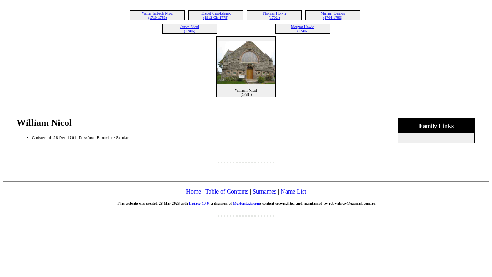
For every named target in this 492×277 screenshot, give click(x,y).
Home (193, 191)
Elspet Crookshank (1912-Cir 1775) (216, 15)
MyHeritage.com (246, 203)
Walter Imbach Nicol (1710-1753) (157, 15)
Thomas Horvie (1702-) (274, 15)
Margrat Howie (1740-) (302, 29)
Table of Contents (226, 191)
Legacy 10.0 (199, 203)
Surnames (264, 191)
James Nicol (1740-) (189, 29)
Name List (293, 191)
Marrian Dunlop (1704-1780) (333, 15)
